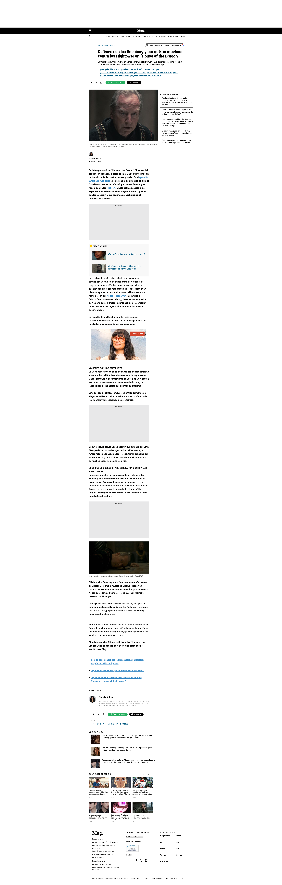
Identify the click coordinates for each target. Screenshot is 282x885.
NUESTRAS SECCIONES (167, 832)
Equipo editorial (97, 839)
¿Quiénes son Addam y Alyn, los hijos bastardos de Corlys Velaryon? (124, 267)
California (115, 36)
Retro (177, 849)
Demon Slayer (162, 36)
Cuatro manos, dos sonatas (176, 36)
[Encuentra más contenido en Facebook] (91, 82)
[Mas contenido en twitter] (141, 860)
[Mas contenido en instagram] (145, 860)
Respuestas (165, 836)
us (161, 842)
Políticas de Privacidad (134, 837)
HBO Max (124, 724)
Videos (178, 836)
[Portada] (97, 837)
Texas (122, 36)
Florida (108, 36)
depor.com (135, 878)
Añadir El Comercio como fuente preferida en (164, 45)
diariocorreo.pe (158, 878)
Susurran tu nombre (149, 36)
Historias (164, 861)
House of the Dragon (100, 724)
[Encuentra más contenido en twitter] (96, 82)
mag (181, 878)
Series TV (114, 724)
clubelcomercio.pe (111, 878)
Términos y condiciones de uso (137, 832)
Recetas (178, 855)
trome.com (145, 878)
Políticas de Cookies (133, 841)
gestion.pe (125, 878)
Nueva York (129, 36)
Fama (162, 849)
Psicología (138, 36)
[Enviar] (90, 36)
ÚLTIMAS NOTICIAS (170, 94)
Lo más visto (96, 732)
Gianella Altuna (95, 158)
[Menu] (91, 30)
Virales (163, 855)
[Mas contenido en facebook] (136, 860)
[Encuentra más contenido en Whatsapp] (101, 82)
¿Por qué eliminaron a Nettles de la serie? (126, 254)
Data (177, 842)
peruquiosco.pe (171, 878)
